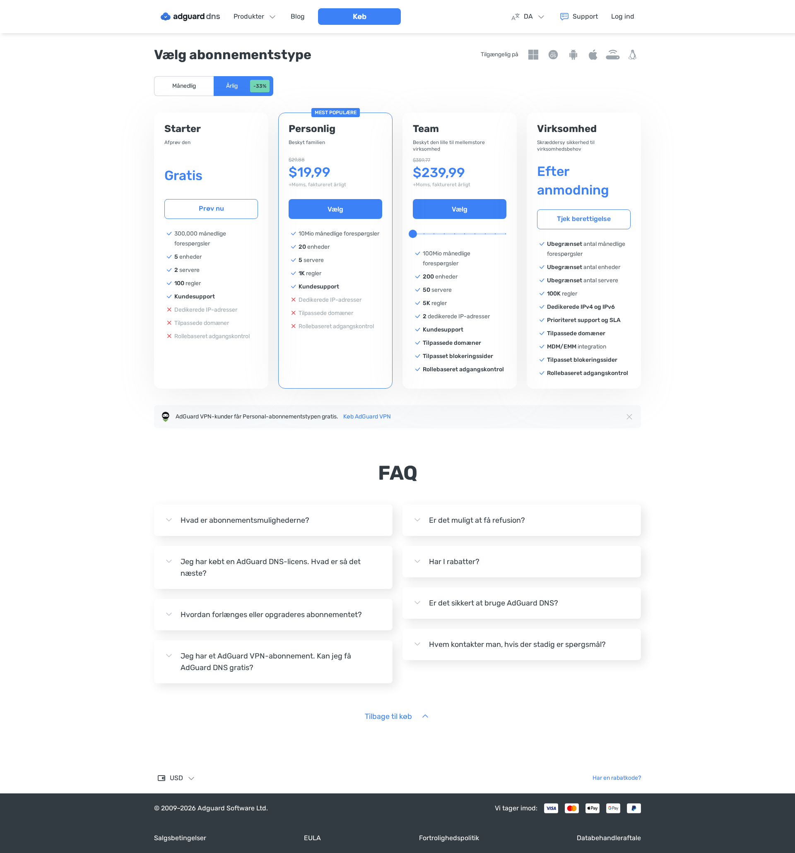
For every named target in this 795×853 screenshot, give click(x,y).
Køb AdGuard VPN (367, 416)
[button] (184, 86)
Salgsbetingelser (180, 838)
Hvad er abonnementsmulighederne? (245, 520)
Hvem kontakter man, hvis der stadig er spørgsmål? (517, 644)
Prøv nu (211, 208)
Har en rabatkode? (617, 777)
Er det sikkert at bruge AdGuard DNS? (493, 603)
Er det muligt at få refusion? (477, 520)
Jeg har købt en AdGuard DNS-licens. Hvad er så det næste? (271, 567)
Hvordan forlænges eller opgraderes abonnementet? (271, 614)
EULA (312, 838)
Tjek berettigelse (584, 219)
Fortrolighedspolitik (449, 838)
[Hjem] (190, 17)
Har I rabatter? (454, 561)
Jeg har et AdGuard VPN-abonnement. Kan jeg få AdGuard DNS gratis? (266, 661)
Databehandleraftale (609, 838)
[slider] (413, 234)
